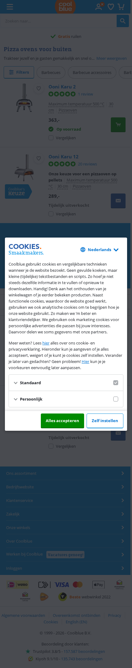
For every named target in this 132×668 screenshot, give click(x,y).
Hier (85, 361)
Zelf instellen (105, 420)
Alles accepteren (62, 420)
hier (45, 343)
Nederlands (99, 249)
